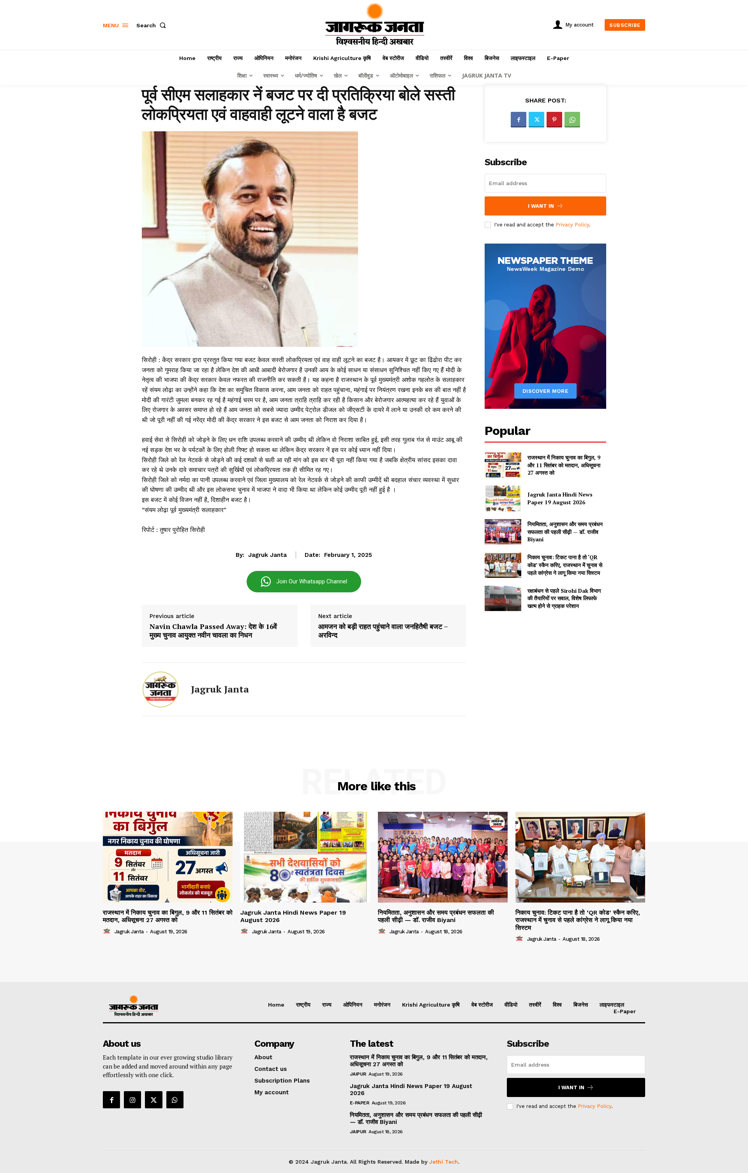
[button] (152, 25)
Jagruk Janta (267, 554)
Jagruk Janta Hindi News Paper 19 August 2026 (560, 498)
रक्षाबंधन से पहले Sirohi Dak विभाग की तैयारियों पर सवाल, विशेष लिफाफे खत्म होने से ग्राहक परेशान (564, 598)
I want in (541, 206)
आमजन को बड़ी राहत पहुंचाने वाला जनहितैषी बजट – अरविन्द (383, 630)
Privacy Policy (572, 225)
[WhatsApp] (572, 119)
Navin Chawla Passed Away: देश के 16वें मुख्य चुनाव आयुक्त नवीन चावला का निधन (213, 630)
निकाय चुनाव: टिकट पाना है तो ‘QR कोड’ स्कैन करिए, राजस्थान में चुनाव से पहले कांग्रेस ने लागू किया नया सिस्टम (564, 564)
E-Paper (359, 1103)
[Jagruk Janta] (160, 689)
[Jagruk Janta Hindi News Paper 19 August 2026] (503, 498)
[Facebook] (518, 119)
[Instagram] (132, 1099)
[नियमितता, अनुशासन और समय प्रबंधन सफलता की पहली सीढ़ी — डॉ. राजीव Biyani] (503, 531)
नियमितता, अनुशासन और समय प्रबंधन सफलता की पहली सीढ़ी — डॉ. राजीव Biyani (565, 531)
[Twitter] (536, 119)
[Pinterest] (554, 119)
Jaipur (358, 1074)
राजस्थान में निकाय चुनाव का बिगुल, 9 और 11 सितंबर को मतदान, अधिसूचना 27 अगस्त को (563, 465)
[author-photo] (108, 931)
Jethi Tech (443, 1162)
